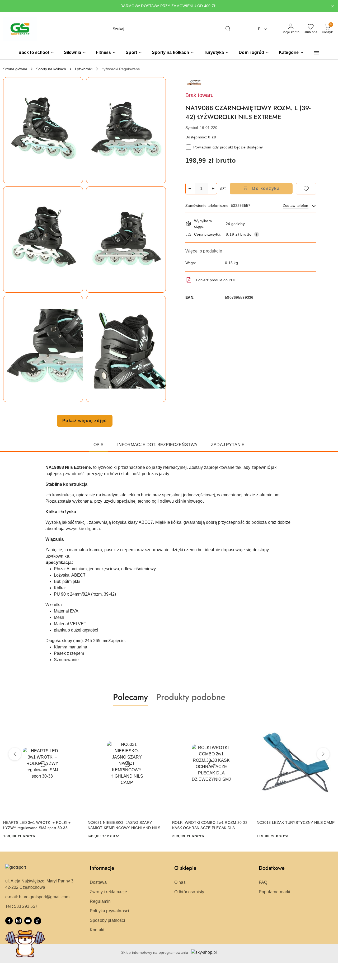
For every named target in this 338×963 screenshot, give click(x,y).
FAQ (263, 882)
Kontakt (97, 930)
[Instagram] (18, 920)
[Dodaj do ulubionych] (306, 188)
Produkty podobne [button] (190, 697)
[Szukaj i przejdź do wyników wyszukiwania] (228, 29)
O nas (180, 882)
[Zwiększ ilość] (213, 188)
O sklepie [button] (185, 868)
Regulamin (100, 901)
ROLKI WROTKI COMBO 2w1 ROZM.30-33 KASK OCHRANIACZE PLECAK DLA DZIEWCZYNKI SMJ (209, 825)
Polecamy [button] (130, 697)
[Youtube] (28, 920)
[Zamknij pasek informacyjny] (332, 6)
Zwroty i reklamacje (108, 892)
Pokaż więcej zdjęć (84, 420)
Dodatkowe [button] (272, 868)
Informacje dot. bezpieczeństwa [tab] (157, 444)
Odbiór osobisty (189, 892)
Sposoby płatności (107, 920)
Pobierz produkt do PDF (216, 280)
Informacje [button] (102, 868)
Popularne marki (274, 892)
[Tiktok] (37, 920)
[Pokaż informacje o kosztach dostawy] (257, 234)
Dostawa (98, 882)
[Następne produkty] (323, 754)
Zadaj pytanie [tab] (228, 444)
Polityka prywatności (109, 911)
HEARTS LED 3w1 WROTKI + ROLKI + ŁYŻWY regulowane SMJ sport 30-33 (37, 825)
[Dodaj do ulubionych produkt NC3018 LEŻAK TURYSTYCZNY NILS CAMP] (329, 718)
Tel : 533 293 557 (21, 906)
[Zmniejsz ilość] (190, 188)
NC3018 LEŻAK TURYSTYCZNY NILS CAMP (296, 822)
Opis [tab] (98, 444)
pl (260, 29)
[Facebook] (9, 920)
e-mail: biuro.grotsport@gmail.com (37, 897)
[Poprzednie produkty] (15, 754)
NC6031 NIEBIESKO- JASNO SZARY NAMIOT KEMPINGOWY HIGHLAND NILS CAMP (124, 825)
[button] (291, 53)
